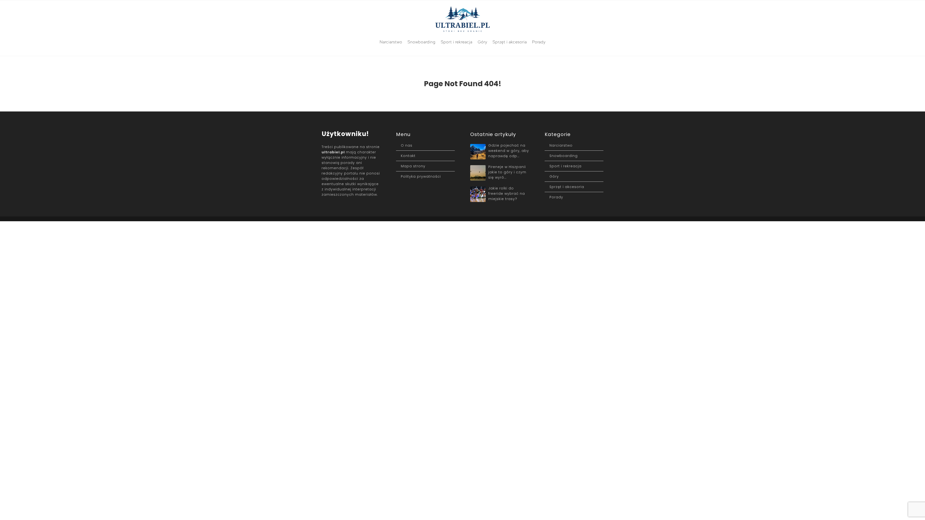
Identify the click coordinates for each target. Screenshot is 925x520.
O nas (406, 145)
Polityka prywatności (421, 176)
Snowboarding (422, 42)
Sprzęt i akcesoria (510, 42)
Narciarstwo (391, 42)
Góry (482, 42)
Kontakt (408, 155)
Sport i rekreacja (456, 42)
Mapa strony (413, 166)
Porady (539, 42)
